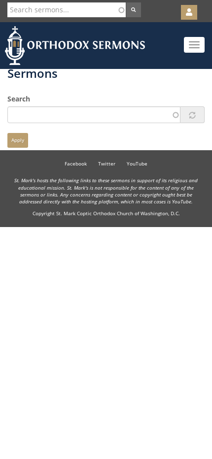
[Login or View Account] (189, 12)
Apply (17, 140)
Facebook (76, 163)
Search (18, 98)
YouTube (137, 163)
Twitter (106, 163)
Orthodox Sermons (75, 45)
